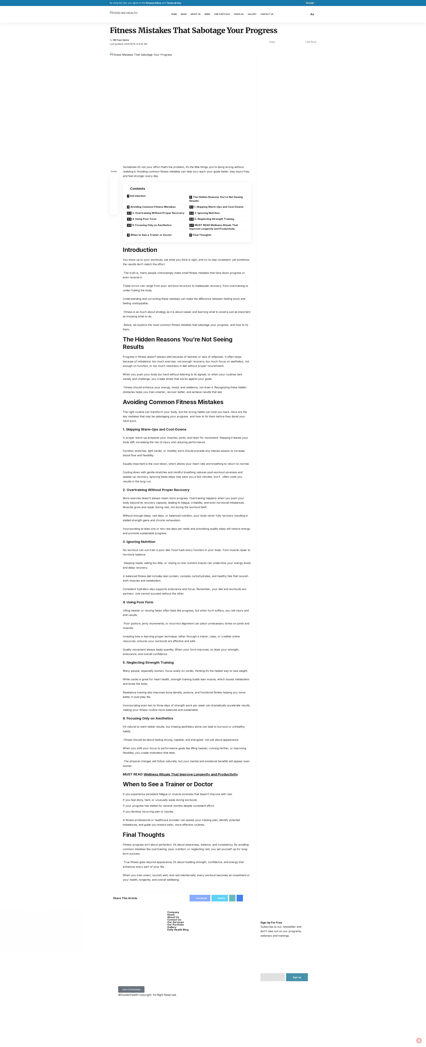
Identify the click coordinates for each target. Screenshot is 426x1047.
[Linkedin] (122, 925)
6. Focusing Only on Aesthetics (152, 225)
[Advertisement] (213, 1022)
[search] (306, 14)
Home (171, 914)
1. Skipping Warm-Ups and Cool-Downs (218, 206)
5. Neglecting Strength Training (214, 218)
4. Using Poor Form (144, 218)
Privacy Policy (153, 3)
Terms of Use (173, 3)
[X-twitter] (150, 915)
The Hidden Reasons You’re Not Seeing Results (216, 198)
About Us (173, 917)
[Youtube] (131, 915)
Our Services (175, 922)
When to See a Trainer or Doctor (151, 234)
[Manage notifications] (419, 1040)
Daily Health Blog (178, 929)
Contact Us (174, 919)
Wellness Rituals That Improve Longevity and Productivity (191, 774)
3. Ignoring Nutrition (207, 213)
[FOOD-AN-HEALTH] (123, 14)
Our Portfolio (175, 924)
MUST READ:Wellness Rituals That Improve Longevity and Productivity (213, 226)
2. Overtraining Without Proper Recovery (158, 213)
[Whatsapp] (159, 915)
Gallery (171, 927)
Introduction (138, 195)
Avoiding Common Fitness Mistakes (153, 206)
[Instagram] (140, 915)
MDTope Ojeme (121, 40)
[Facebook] (122, 915)
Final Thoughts (202, 234)
